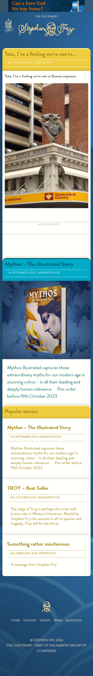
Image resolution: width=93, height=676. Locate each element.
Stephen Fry (44, 62)
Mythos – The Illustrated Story (39, 264)
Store (15, 620)
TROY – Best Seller (28, 488)
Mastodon (74, 620)
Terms (57, 620)
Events (45, 620)
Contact (29, 620)
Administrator (49, 272)
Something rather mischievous (38, 544)
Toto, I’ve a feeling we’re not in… (40, 54)
